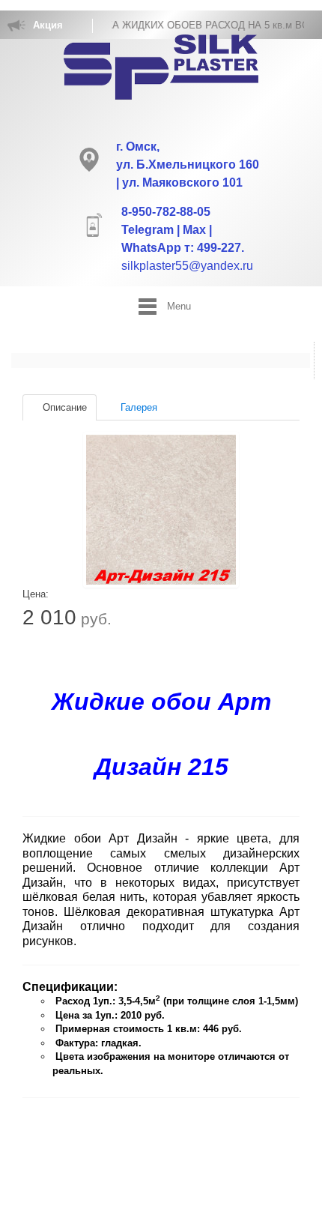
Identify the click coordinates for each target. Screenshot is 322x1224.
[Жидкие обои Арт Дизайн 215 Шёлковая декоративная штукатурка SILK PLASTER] (161, 510)
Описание (63, 407)
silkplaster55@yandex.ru (187, 265)
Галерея (137, 407)
